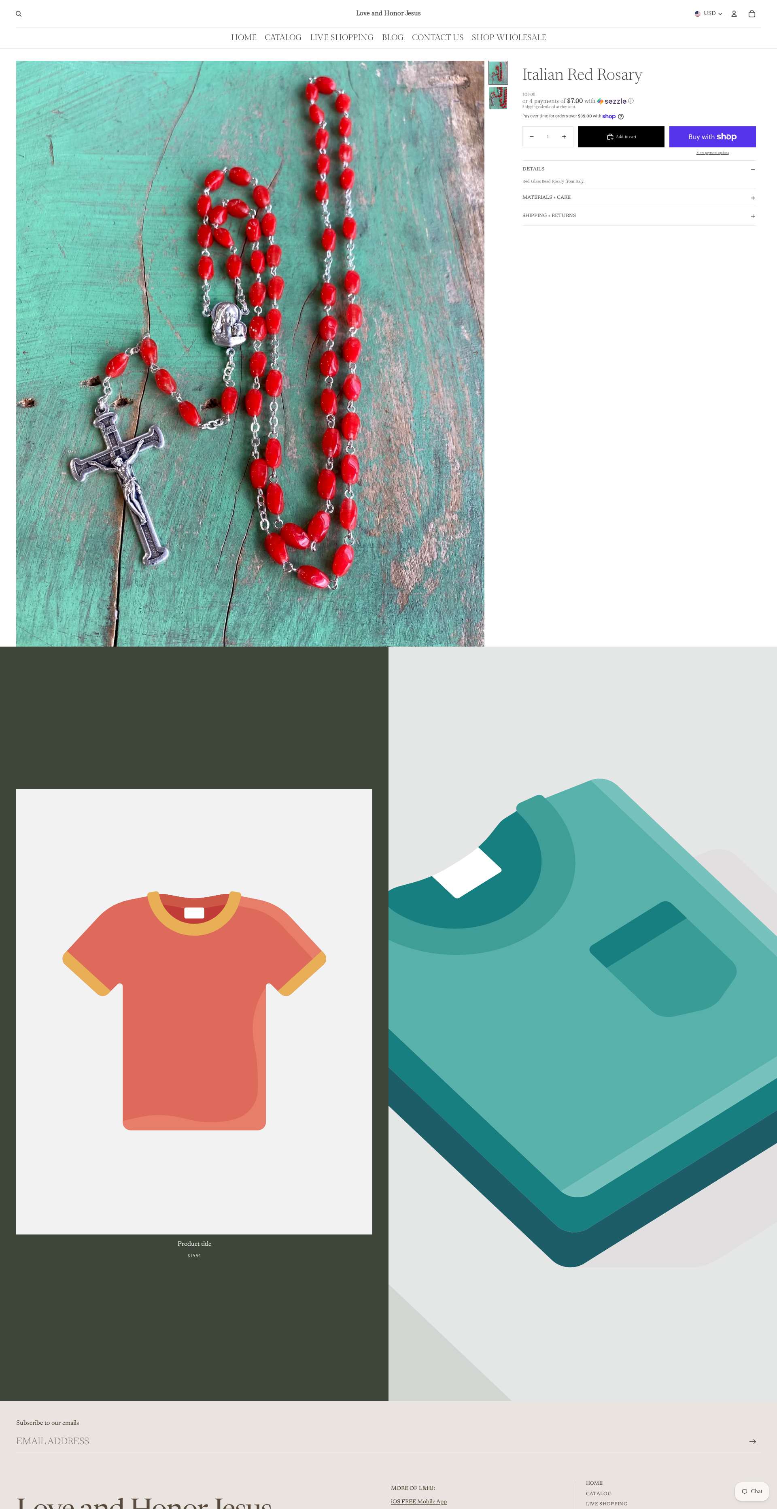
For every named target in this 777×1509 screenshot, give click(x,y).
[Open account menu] (734, 14)
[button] (639, 101)
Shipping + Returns (549, 215)
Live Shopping (607, 1504)
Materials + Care (546, 197)
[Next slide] (478, 353)
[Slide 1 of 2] (498, 73)
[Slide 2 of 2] (498, 98)
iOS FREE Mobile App (419, 1502)
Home (594, 1483)
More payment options (712, 153)
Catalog (599, 1494)
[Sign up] (753, 1442)
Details (533, 169)
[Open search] (19, 14)
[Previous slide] (23, 353)
